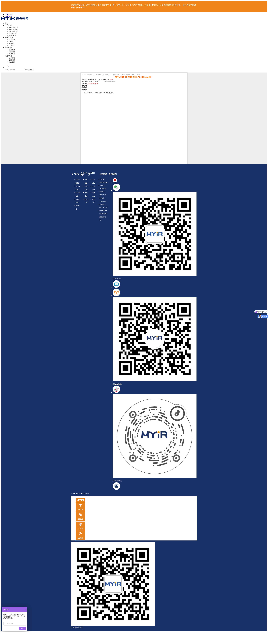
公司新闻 (12, 50)
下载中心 (12, 45)
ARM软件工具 (98, 75)
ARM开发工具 (13, 27)
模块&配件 (12, 35)
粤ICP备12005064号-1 (84, 493)
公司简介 (12, 58)
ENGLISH (8, 14)
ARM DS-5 (108, 75)
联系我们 (12, 62)
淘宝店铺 (8, 16)
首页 (6, 23)
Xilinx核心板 (13, 31)
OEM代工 (12, 41)
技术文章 (89, 75)
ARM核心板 (13, 29)
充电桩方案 (13, 33)
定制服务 (12, 39)
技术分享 (12, 54)
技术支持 (12, 43)
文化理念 (12, 60)
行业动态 (12, 52)
